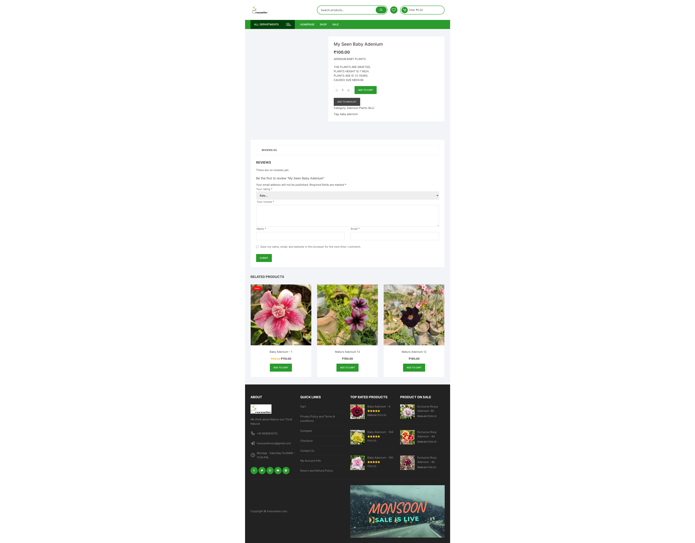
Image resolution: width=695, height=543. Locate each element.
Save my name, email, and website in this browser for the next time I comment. (310, 246)
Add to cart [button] (280, 367)
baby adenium (349, 114)
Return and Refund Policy (316, 470)
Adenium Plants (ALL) (360, 108)
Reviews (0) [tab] (269, 150)
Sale (335, 24)
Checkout (306, 440)
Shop (323, 24)
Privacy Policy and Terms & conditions (317, 419)
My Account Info (310, 460)
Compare (306, 430)
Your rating (264, 189)
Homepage (307, 24)
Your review (265, 201)
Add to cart (365, 90)
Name (261, 228)
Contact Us (307, 450)
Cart (303, 406)
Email (355, 228)
